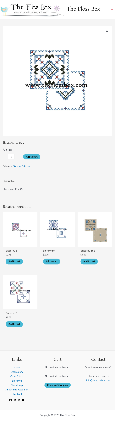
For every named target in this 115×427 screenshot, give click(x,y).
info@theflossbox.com (98, 380)
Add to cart (31, 156)
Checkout (17, 394)
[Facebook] (10, 400)
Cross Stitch (16, 376)
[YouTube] (23, 400)
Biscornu (17, 380)
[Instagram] (14, 400)
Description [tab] (9, 181)
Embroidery (17, 372)
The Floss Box (83, 9)
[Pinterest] (19, 400)
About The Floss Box (16, 389)
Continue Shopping (57, 385)
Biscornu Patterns (21, 166)
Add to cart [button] (14, 261)
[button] (107, 31)
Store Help (17, 385)
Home (17, 367)
